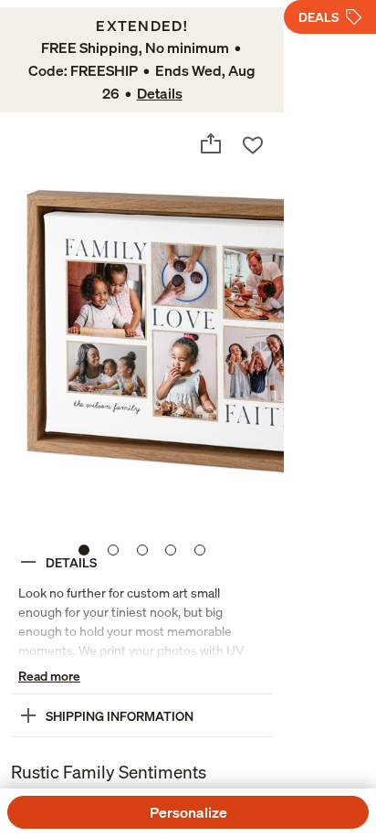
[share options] (210, 143)
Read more (49, 675)
